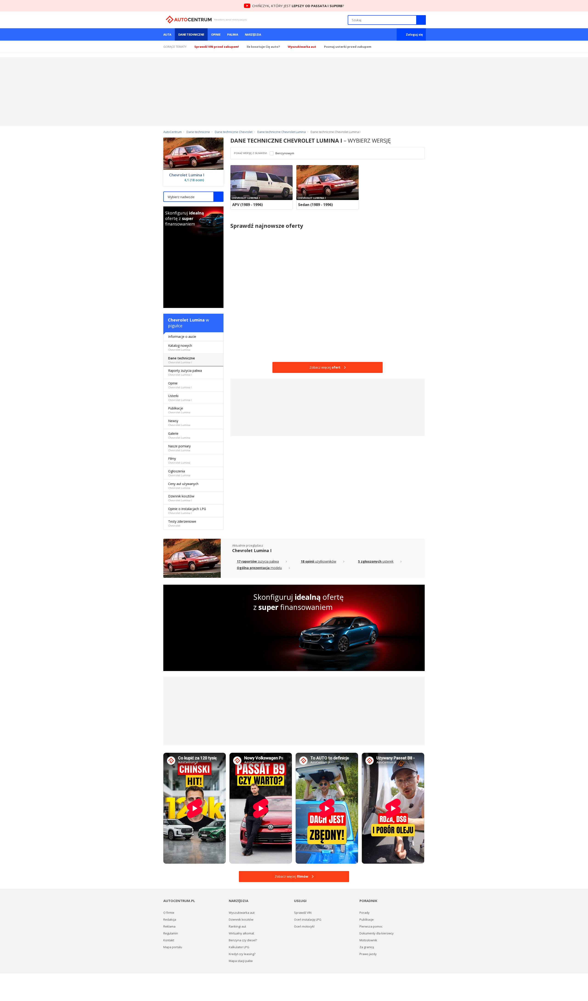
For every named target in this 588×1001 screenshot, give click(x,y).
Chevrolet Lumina (186, 320)
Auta (167, 34)
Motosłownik (368, 940)
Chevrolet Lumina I (186, 175)
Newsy (179, 423)
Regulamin (170, 933)
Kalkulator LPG (239, 947)
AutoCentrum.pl (188, 19)
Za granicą (366, 947)
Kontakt (168, 940)
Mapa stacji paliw (241, 961)
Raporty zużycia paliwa (185, 372)
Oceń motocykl (304, 926)
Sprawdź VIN (302, 913)
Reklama (169, 926)
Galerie (179, 435)
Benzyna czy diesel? (243, 940)
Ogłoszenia (179, 473)
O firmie (168, 913)
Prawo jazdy (368, 954)
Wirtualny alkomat (241, 933)
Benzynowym (284, 153)
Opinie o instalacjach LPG (187, 511)
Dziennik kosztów (181, 498)
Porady (364, 913)
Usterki (180, 398)
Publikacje (179, 410)
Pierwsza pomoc (370, 926)
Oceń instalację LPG (307, 919)
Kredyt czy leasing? (242, 954)
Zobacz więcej (324, 367)
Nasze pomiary (179, 448)
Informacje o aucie (182, 336)
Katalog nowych (180, 347)
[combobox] (193, 197)
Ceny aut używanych (183, 486)
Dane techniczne (191, 34)
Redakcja (169, 919)
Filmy (179, 460)
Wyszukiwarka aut (241, 913)
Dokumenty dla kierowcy (376, 933)
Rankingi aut (237, 926)
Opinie (215, 34)
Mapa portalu (172, 947)
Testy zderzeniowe (182, 523)
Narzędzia (253, 34)
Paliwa (232, 34)
